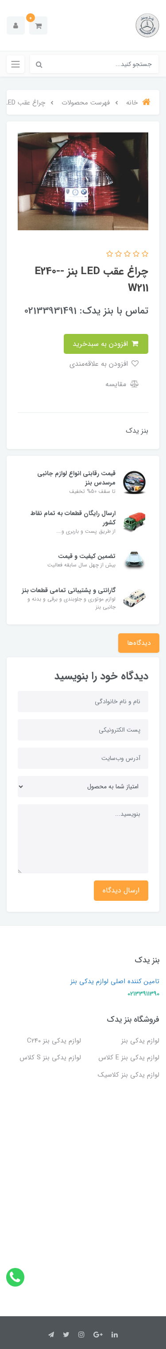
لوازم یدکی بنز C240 (54, 1040)
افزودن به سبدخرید (101, 343)
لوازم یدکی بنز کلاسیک (128, 1075)
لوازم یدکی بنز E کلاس (128, 1057)
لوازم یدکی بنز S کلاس (50, 1057)
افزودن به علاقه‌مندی (99, 363)
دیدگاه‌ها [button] (139, 643)
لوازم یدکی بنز (140, 1040)
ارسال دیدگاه (121, 890)
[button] (38, 25)
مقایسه (116, 384)
